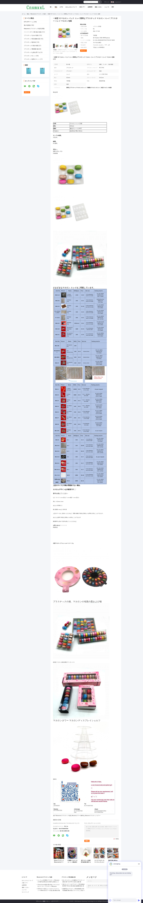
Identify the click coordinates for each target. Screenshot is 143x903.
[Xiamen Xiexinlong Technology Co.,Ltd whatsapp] (30, 86)
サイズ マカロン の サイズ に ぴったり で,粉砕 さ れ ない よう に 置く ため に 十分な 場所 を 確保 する (99, 861)
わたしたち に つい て (71, 7)
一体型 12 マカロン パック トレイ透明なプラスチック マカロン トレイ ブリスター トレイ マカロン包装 (65, 51)
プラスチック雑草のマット (32, 59)
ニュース (107, 7)
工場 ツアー (82, 7)
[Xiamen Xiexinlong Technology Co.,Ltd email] (26, 86)
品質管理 (90, 7)
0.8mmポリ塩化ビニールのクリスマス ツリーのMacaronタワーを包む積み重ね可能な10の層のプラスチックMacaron (49, 890)
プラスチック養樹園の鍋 (31, 49)
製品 (56, 7)
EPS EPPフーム (28, 22)
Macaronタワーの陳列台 (78, 815)
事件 (113, 7)
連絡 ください (98, 7)
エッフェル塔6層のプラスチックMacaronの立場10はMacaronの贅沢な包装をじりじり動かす (48, 881)
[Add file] (110, 900)
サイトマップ (25, 892)
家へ (51, 7)
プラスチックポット (30, 56)
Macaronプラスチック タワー (92, 815)
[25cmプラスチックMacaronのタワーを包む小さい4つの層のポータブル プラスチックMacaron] (59, 853)
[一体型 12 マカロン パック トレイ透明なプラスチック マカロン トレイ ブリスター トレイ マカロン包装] (64, 33)
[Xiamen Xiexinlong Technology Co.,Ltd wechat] (35, 86)
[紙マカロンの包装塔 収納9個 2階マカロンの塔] (86, 853)
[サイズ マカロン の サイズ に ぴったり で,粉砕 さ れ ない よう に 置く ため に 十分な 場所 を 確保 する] (99, 853)
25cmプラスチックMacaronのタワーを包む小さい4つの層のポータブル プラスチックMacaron (59, 861)
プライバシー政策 (40, 901)
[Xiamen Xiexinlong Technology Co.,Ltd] (36, 7)
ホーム (23, 14)
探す (100, 2)
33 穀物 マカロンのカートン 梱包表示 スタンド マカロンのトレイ (72, 861)
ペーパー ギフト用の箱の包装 (32, 32)
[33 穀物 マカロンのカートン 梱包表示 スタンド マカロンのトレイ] (72, 853)
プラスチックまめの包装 (31, 35)
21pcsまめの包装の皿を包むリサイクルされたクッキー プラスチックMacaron (49, 885)
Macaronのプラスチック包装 (38, 14)
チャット (106, 2)
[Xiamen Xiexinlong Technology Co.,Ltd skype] (39, 86)
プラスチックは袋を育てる (32, 52)
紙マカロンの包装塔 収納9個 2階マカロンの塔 (86, 861)
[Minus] (139, 864)
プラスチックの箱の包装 (31, 45)
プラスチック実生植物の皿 (32, 39)
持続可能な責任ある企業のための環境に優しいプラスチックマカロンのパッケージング (113, 861)
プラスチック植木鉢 (30, 42)
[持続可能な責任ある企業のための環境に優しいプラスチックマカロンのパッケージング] (113, 853)
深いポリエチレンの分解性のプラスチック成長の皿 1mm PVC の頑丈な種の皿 (73, 880)
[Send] (139, 900)
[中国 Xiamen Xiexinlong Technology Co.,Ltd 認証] (29, 71)
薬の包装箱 (27, 25)
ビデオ (61, 7)
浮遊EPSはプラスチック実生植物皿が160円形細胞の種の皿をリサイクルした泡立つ (73, 889)
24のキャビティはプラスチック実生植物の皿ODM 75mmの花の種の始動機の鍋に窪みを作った (73, 885)
